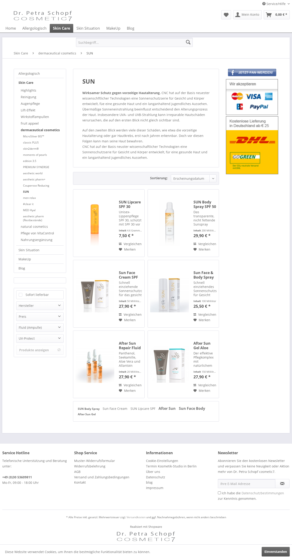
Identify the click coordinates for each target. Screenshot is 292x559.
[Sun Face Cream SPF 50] (95, 294)
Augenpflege (30, 103)
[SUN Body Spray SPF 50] (169, 223)
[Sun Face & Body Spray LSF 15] (169, 294)
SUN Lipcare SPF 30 (130, 204)
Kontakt (80, 482)
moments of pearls (35, 155)
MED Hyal (29, 210)
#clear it (28, 204)
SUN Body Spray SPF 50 (204, 204)
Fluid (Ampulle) (30, 327)
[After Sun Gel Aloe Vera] (169, 364)
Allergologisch (29, 73)
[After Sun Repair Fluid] (95, 364)
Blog (21, 268)
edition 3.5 (29, 161)
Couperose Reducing (36, 185)
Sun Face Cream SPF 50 (128, 275)
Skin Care (25, 82)
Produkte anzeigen (34, 350)
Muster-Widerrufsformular (94, 461)
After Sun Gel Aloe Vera (202, 345)
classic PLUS (31, 142)
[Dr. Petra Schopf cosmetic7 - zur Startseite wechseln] (43, 16)
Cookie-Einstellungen (162, 461)
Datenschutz (155, 477)
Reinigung (28, 97)
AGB (77, 471)
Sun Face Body (192, 408)
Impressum (154, 488)
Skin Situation (28, 250)
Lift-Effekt (28, 110)
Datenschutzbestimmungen (263, 493)
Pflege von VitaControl (37, 233)
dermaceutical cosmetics (40, 130)
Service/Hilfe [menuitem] (276, 4)
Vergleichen (132, 244)
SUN (26, 192)
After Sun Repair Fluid (130, 345)
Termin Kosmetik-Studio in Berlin (171, 466)
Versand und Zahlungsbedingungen (101, 477)
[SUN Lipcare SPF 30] (95, 223)
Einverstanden (275, 551)
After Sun (168, 408)
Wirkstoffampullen (35, 117)
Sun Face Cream (115, 408)
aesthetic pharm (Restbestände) (33, 218)
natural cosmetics (34, 226)
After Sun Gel (87, 414)
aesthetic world (32, 173)
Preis (22, 316)
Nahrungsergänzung (36, 240)
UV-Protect (27, 338)
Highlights (28, 90)
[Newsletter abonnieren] (282, 483)
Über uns (153, 471)
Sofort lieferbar (37, 294)
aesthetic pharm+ (34, 179)
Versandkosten (136, 517)
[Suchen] (188, 42)
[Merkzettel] (226, 14)
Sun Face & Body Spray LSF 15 (203, 275)
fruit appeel (30, 123)
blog (149, 482)
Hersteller (26, 305)
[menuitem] (226, 14)
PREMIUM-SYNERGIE (36, 167)
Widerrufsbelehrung (89, 466)
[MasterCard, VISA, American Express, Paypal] (252, 97)
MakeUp (24, 259)
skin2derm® (31, 149)
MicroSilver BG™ (33, 136)
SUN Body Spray (89, 409)
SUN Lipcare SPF (143, 408)
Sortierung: (159, 178)
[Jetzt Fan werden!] (252, 73)
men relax (29, 198)
